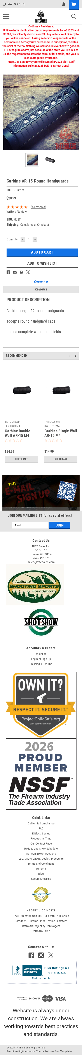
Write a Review (17, 211)
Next (75, 112)
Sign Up (46, 658)
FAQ (41, 828)
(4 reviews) (38, 207)
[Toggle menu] (6, 16)
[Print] (21, 272)
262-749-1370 (16, 4)
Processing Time (41, 838)
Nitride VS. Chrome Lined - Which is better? (41, 921)
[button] (41, 493)
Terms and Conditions (41, 863)
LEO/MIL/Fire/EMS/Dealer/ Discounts (41, 858)
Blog (41, 873)
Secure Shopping (41, 878)
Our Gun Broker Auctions (41, 853)
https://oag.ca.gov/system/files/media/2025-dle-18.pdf (41, 61)
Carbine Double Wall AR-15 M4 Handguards (17, 435)
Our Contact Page (41, 843)
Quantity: (12, 239)
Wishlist (41, 653)
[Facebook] (8, 272)
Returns (41, 868)
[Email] (15, 272)
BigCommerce (26, 1051)
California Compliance (41, 823)
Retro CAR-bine (41, 931)
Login (34, 658)
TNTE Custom (12, 421)
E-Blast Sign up (41, 833)
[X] (28, 272)
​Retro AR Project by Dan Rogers (41, 926)
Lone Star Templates (60, 1051)
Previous (6, 112)
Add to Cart (21, 459)
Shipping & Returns (41, 664)
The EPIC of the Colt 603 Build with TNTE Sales (41, 916)
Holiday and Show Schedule (41, 848)
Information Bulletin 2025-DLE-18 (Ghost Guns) (41, 65)
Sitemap (40, 1047)
